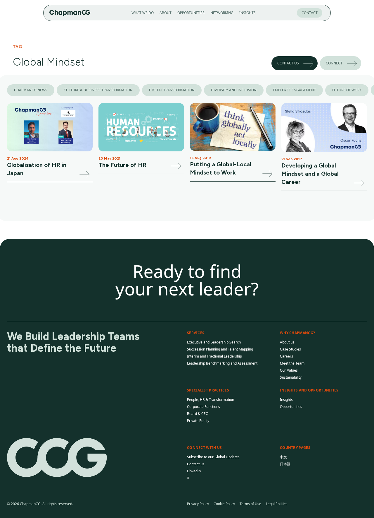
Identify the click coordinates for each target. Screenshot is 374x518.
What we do (142, 12)
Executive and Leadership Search (214, 342)
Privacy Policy (198, 503)
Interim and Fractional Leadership (214, 356)
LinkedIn (194, 471)
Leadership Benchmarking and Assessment (222, 363)
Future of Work (346, 90)
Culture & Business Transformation (98, 90)
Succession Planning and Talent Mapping (220, 349)
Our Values (289, 370)
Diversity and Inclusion (234, 90)
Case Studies (290, 349)
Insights (247, 12)
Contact (310, 12)
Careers (286, 356)
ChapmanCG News (30, 90)
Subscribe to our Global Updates (213, 456)
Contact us (288, 63)
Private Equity (198, 420)
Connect (334, 63)
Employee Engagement (294, 90)
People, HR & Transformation (210, 399)
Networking (221, 12)
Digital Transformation (172, 90)
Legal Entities (277, 503)
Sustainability (291, 377)
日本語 (285, 463)
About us (287, 342)
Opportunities (191, 12)
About (166, 12)
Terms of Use (250, 503)
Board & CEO (197, 413)
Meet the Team (292, 363)
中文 (283, 456)
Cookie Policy (224, 503)
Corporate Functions (203, 406)
